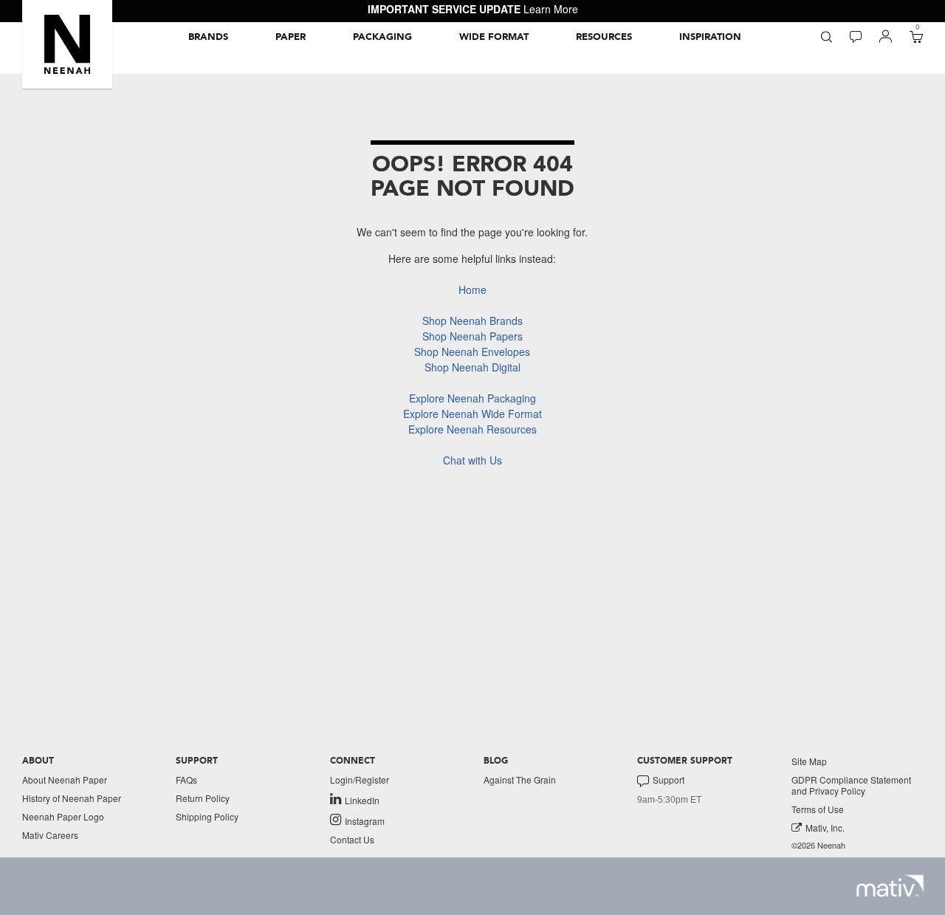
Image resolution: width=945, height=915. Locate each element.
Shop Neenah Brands (472, 320)
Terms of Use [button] (817, 809)
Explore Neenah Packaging (472, 398)
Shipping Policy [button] (207, 816)
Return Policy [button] (203, 797)
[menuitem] (208, 37)
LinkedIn (362, 800)
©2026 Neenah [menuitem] (818, 845)
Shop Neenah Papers (472, 336)
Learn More (550, 8)
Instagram (365, 820)
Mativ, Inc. (825, 827)
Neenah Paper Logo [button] (63, 816)
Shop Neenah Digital (472, 367)
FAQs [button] (186, 779)
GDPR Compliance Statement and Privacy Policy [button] (851, 785)
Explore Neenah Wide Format (472, 413)
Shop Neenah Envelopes (472, 351)
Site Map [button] (809, 761)
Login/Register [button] (359, 779)
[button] (67, 44)
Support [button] (668, 780)
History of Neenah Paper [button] (71, 797)
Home (472, 289)
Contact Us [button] (352, 839)
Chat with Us (472, 460)
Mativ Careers (50, 834)
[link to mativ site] (890, 886)
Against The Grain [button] (520, 779)
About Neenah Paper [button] (64, 779)
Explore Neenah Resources (472, 429)
